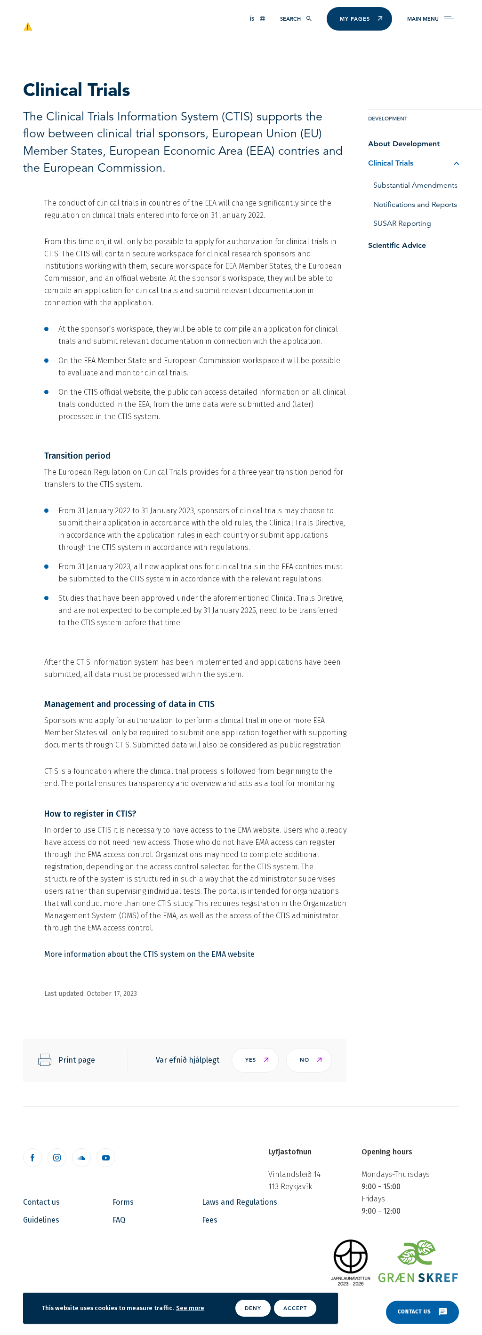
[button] (255, 1060)
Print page (76, 1060)
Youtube (106, 1157)
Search (290, 19)
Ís (252, 19)
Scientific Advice (397, 245)
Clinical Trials (390, 163)
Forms (123, 1202)
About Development (404, 143)
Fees (209, 1220)
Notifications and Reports (415, 204)
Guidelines (41, 1220)
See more (190, 1307)
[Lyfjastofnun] (68, 26)
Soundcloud (81, 1157)
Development (387, 118)
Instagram (57, 1157)
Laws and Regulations (239, 1202)
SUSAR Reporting (402, 223)
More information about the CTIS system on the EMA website (149, 954)
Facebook (32, 1157)
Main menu (423, 19)
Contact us (41, 1202)
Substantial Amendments (415, 185)
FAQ (118, 1220)
